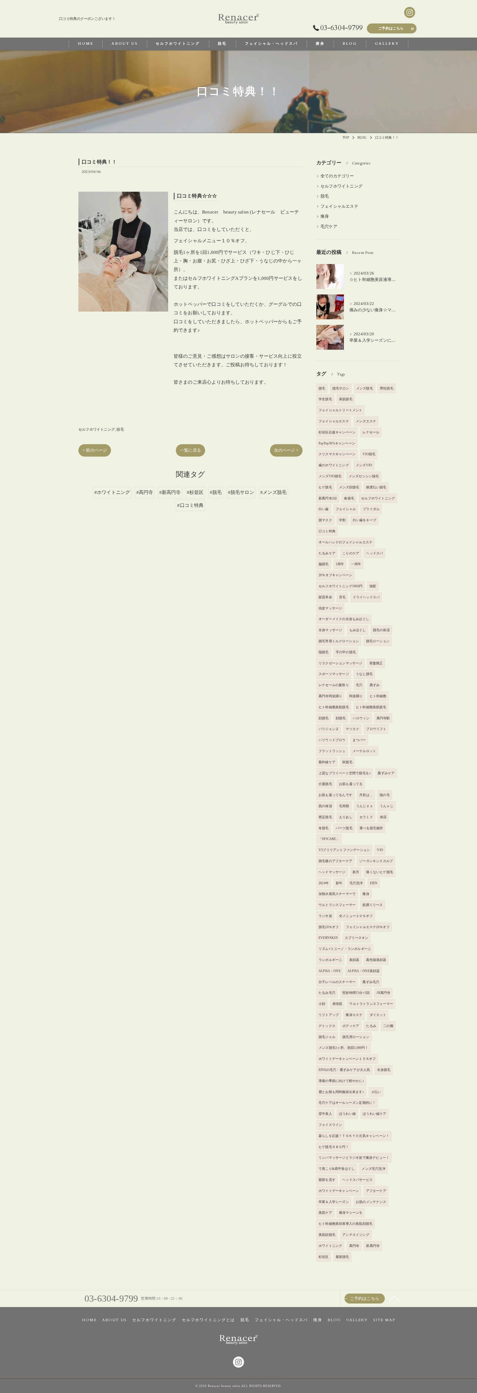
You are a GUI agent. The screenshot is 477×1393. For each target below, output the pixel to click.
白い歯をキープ (364, 520)
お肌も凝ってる (350, 784)
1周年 (340, 564)
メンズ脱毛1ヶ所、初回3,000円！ (344, 1048)
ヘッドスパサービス (357, 1180)
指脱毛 (324, 652)
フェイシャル (346, 509)
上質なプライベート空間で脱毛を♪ (345, 773)
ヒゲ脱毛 (325, 487)
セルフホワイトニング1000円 (340, 586)
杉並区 (324, 1257)
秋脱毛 (347, 762)
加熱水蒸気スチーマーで (337, 894)
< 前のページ (95, 450)
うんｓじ (386, 806)
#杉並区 (195, 492)
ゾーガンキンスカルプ (376, 861)
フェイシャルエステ (339, 206)
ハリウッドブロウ (332, 740)
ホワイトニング (330, 1246)
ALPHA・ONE (330, 971)
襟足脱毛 (325, 817)
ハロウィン (361, 718)
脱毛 (120, 429)
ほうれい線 (347, 1114)
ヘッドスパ (374, 553)
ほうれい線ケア (374, 1114)
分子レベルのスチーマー (337, 982)
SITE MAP (384, 1320)
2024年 (324, 883)
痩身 (324, 216)
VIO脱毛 (368, 454)
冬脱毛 (324, 828)
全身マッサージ (330, 630)
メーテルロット (364, 751)
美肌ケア (325, 1213)
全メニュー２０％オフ (356, 916)
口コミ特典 (327, 531)
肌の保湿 (325, 806)
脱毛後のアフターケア (335, 861)
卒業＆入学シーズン (334, 1202)
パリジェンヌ (329, 729)
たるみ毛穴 (327, 993)
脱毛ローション (377, 641)
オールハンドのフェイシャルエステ (345, 542)
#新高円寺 (170, 492)
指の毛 (385, 795)
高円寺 (354, 1246)
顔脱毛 (324, 718)
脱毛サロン (340, 388)
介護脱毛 (325, 784)
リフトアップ (329, 1015)
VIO (380, 850)
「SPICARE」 (329, 839)
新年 (339, 883)
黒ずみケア (386, 773)
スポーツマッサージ (334, 674)
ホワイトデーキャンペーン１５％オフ (347, 1059)
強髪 (372, 586)
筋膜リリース (372, 905)
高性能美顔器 (376, 960)
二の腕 (388, 1026)
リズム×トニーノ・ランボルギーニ (345, 949)
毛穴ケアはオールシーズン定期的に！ (347, 1103)
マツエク (352, 729)
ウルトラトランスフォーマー (371, 1004)
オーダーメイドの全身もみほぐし (344, 619)
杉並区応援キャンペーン (337, 432)
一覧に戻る (190, 450)
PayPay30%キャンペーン (337, 443)
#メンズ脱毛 (273, 492)
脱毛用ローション (355, 1037)
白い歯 (324, 509)
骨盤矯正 (376, 663)
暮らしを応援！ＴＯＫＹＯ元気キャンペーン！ (354, 1136)
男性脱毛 (386, 388)
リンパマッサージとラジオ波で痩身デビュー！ (354, 1158)
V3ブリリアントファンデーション (344, 850)
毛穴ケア (328, 226)
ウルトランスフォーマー (337, 905)
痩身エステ (354, 1015)
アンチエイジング (355, 1235)
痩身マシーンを (350, 1213)
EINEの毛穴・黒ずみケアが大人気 (344, 1070)
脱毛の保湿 (381, 630)
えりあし (346, 817)
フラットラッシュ (332, 751)
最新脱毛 (342, 1257)
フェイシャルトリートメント (340, 410)
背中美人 (325, 1114)
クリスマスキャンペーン (337, 454)
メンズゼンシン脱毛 (364, 476)
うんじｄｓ (364, 806)
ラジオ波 (325, 916)
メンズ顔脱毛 (349, 487)
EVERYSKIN (328, 938)
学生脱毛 (325, 399)
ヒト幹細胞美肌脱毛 (334, 707)
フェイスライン (330, 1125)
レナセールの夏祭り (334, 685)
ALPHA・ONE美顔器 (364, 971)
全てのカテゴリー (337, 176)
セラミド (366, 817)
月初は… (366, 795)
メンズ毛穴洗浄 (373, 1169)
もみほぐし (357, 630)
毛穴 (359, 685)
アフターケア (376, 1191)
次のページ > (286, 450)
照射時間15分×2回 (356, 993)
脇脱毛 (324, 564)
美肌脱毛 (346, 399)
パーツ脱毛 (344, 828)
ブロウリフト (376, 729)
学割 (342, 520)
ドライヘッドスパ (366, 597)
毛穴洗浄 (356, 883)
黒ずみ (375, 685)
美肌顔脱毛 (327, 1235)
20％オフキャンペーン (335, 575)
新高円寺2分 (328, 498)
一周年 (356, 564)
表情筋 (337, 1004)
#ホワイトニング (112, 492)
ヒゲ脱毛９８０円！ (334, 1147)
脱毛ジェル (327, 1037)
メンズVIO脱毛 (330, 476)
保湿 (383, 817)
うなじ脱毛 (364, 674)
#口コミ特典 (190, 505)
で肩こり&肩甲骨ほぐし (337, 1169)
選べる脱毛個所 (371, 828)
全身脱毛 (384, 1070)
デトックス (327, 1026)
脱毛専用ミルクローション (339, 641)
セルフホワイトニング (96, 429)
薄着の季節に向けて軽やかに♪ (341, 1081)
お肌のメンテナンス (371, 1202)
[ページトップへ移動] (394, 1298)
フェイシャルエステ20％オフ (368, 927)
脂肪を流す (327, 1180)
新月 (356, 872)
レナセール (370, 432)
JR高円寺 (383, 993)
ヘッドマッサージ (332, 872)
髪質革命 (325, 597)
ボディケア (350, 1026)
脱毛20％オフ (329, 927)
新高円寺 (373, 1246)
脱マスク (325, 520)
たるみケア (327, 553)
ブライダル (371, 509)
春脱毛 (349, 498)
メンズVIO (364, 465)
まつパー (359, 740)
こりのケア (350, 553)
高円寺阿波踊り (330, 696)
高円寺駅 (383, 718)
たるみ (371, 1026)
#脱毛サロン (241, 492)
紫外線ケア (327, 762)
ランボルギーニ (330, 960)
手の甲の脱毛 (346, 652)
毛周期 (344, 806)
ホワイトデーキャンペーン (339, 1191)
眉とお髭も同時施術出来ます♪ (341, 1092)
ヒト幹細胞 (378, 696)
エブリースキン (356, 938)
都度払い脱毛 (376, 487)
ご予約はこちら (391, 28)
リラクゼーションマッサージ (340, 663)
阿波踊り (356, 696)
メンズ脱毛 (364, 388)
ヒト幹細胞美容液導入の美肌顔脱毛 (345, 1224)
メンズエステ (366, 421)
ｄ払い (376, 1092)
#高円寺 (144, 492)
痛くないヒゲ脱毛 (379, 872)
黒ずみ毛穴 (370, 982)
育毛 (342, 597)
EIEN (374, 883)
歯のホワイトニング (334, 465)
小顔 (322, 1004)
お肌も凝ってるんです (335, 795)
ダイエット (378, 1015)
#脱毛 (216, 492)
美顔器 (354, 960)
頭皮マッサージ (330, 608)
